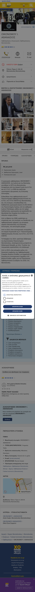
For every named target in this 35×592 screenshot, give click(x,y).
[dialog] (17, 296)
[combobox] (32, 275)
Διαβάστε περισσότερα (24, 288)
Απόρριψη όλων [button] (17, 306)
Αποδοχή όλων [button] (17, 311)
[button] (17, 291)
